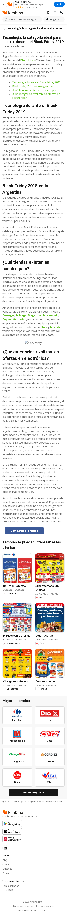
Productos (7, 873)
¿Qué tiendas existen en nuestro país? (35, 90)
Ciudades (7, 868)
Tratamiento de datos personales (33, 910)
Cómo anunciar (10, 885)
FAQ (4, 860)
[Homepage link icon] (3, 801)
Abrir (59, 4)
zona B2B (7, 890)
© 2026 (33, 901)
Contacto (7, 864)
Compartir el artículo (24, 530)
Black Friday (27, 60)
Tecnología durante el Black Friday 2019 (36, 82)
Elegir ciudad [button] (56, 19)
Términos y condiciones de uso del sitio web (33, 906)
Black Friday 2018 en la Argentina (32, 86)
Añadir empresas (33, 792)
